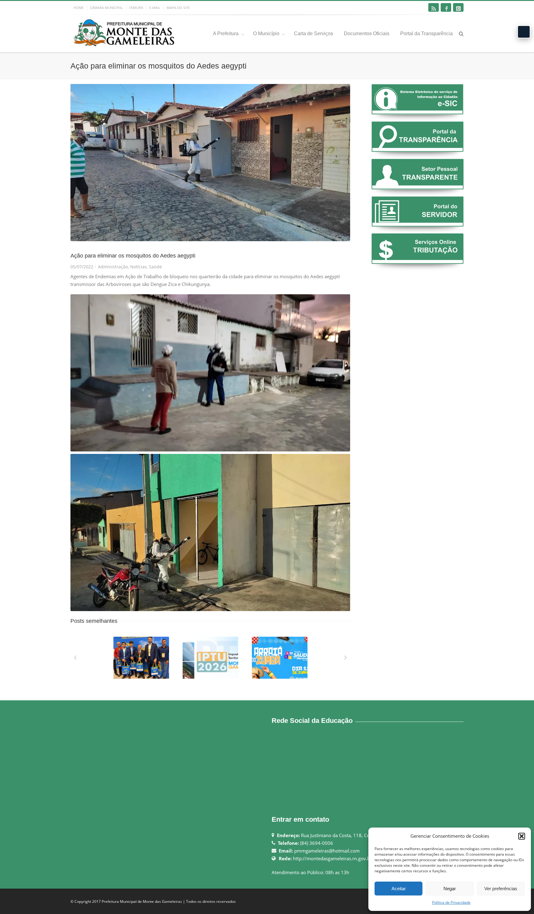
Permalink (130, 645)
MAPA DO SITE (178, 7)
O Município (266, 33)
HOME (79, 7)
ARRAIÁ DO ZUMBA (280, 677)
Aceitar (399, 888)
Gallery (142, 660)
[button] (522, 836)
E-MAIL (154, 7)
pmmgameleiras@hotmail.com (327, 851)
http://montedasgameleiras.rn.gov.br (332, 858)
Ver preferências (500, 888)
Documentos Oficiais (366, 33)
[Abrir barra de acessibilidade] (523, 31)
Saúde (155, 267)
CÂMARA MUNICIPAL (106, 7)
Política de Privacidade (451, 902)
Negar (449, 888)
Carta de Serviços (313, 33)
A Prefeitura (226, 33)
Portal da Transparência (426, 33)
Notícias (138, 267)
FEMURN (136, 7)
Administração (113, 267)
